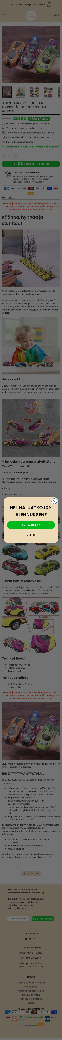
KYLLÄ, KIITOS (31, 525)
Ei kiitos (31, 535)
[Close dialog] (54, 501)
